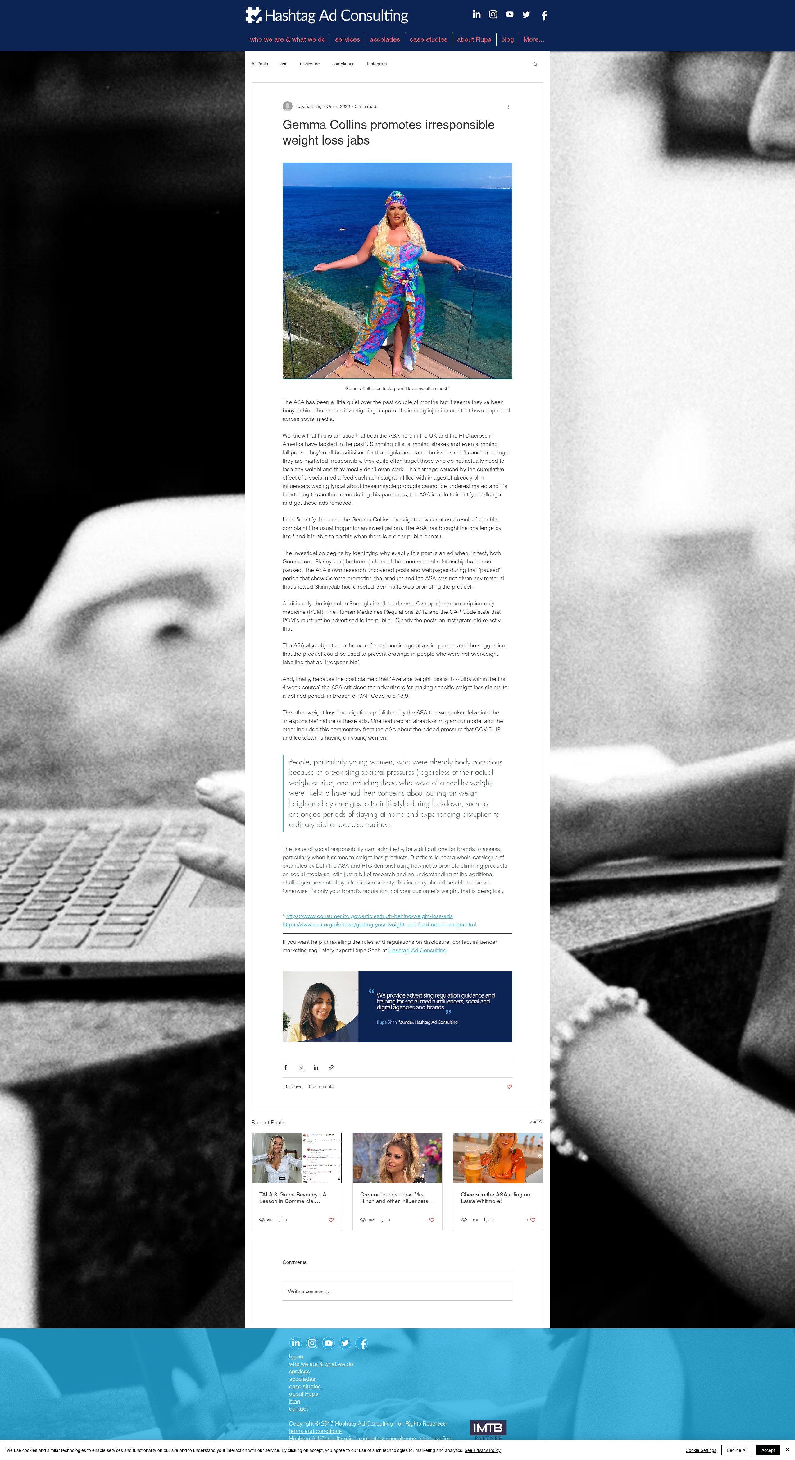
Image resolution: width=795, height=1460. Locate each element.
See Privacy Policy (483, 1450)
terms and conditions (315, 1431)
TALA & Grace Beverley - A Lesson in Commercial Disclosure (292, 1197)
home (296, 1356)
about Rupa (303, 1393)
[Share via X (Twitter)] (301, 1067)
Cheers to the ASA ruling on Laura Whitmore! (495, 1197)
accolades (302, 1378)
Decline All (737, 1450)
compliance (343, 63)
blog (294, 1401)
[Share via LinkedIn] (316, 1067)
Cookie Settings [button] (701, 1450)
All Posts (260, 63)
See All (536, 1121)
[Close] (787, 1450)
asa (284, 63)
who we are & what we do (321, 1363)
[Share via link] (331, 1067)
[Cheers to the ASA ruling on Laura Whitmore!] (498, 1158)
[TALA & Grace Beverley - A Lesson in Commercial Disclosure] (297, 1158)
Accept (768, 1450)
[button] (535, 63)
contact (298, 1408)
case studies (305, 1386)
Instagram (377, 63)
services (299, 1371)
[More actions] (508, 106)
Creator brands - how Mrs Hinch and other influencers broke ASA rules (394, 1197)
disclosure (310, 63)
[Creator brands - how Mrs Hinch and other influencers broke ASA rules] (398, 1158)
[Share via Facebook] (285, 1067)
